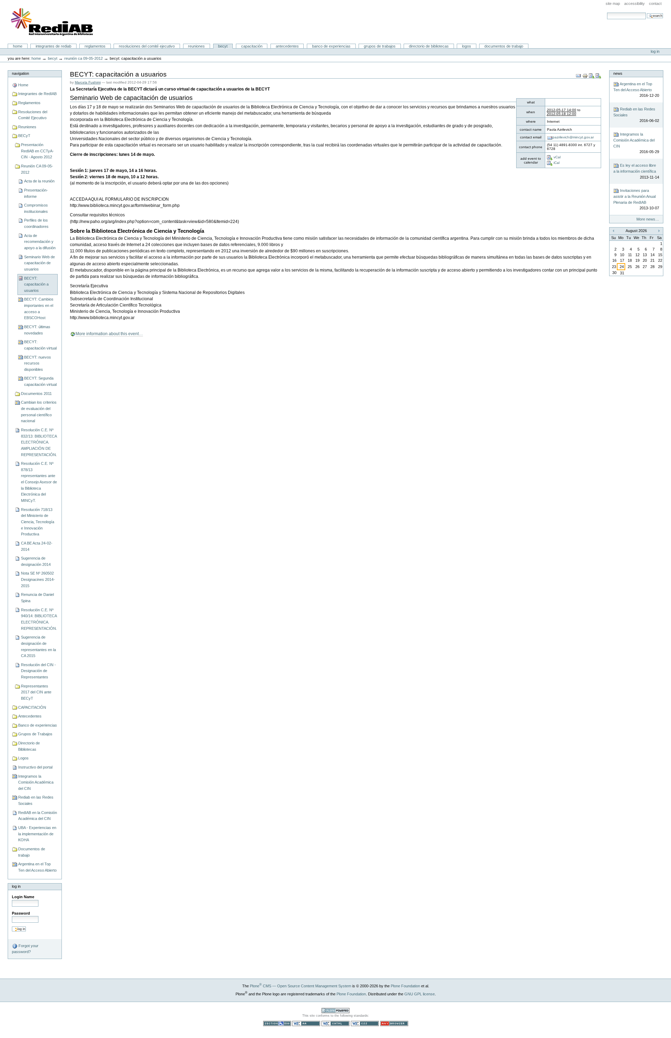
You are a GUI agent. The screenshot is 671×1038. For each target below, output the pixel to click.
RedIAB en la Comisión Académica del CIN (37, 815)
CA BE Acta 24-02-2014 (36, 546)
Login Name (23, 897)
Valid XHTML (335, 1023)
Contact (655, 3)
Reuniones (196, 46)
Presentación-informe (36, 193)
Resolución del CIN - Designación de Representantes (38, 671)
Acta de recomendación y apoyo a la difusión (40, 241)
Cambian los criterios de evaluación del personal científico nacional (39, 411)
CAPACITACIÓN (251, 46)
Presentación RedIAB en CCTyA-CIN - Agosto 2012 (37, 151)
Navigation (20, 73)
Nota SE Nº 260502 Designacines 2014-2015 (38, 579)
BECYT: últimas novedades (37, 330)
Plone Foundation (405, 986)
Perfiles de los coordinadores (36, 223)
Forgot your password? (25, 949)
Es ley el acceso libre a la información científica (636, 171)
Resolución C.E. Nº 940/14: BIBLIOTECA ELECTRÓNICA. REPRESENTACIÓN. (39, 619)
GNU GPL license (419, 994)
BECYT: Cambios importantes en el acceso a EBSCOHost (38, 308)
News (617, 73)
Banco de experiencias (331, 46)
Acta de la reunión (39, 181)
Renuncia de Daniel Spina (37, 597)
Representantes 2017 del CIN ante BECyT (36, 692)
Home (17, 46)
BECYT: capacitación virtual (40, 345)
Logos (466, 46)
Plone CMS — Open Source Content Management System (300, 986)
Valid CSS (365, 1023)
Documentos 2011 (36, 393)
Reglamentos (95, 46)
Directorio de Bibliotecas (429, 46)
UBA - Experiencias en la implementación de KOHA (37, 834)
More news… (647, 219)
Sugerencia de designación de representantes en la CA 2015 (38, 646)
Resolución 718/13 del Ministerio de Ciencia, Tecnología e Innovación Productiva (37, 521)
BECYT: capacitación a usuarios (36, 284)
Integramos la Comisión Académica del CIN (35, 782)
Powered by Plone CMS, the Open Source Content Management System (335, 1010)
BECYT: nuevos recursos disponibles (37, 363)
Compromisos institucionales (36, 208)
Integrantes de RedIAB (53, 46)
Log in (655, 51)
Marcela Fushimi (88, 82)
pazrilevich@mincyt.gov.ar (573, 137)
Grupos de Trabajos (380, 46)
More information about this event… (109, 333)
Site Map (613, 3)
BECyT (223, 46)
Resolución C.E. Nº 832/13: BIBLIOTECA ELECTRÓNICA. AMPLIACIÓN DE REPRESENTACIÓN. (39, 442)
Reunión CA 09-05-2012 (83, 58)
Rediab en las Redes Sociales (35, 800)
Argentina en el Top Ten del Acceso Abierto (37, 867)
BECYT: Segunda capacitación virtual (40, 381)
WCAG (306, 1023)
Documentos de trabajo (503, 46)
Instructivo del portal (35, 767)
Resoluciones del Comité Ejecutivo (147, 46)
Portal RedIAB (52, 22)
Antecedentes (287, 46)
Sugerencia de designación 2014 (36, 561)
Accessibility (634, 3)
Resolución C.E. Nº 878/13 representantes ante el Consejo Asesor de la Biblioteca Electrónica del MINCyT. (39, 482)
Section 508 (277, 1023)
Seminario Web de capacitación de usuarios (39, 263)
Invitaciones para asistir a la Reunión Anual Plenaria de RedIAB (636, 199)
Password (21, 913)
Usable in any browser (394, 1023)
